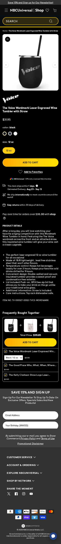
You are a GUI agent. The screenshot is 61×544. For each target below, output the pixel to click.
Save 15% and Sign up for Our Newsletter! (30, 2)
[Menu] (6, 10)
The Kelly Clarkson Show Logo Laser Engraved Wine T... (28, 376)
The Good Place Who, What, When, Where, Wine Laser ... (32, 366)
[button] (5, 64)
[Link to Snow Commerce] (30, 527)
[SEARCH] (53, 21)
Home (5, 31)
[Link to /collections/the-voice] (30, 99)
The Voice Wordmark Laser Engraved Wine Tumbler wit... (32, 352)
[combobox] (30, 21)
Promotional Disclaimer (30, 443)
